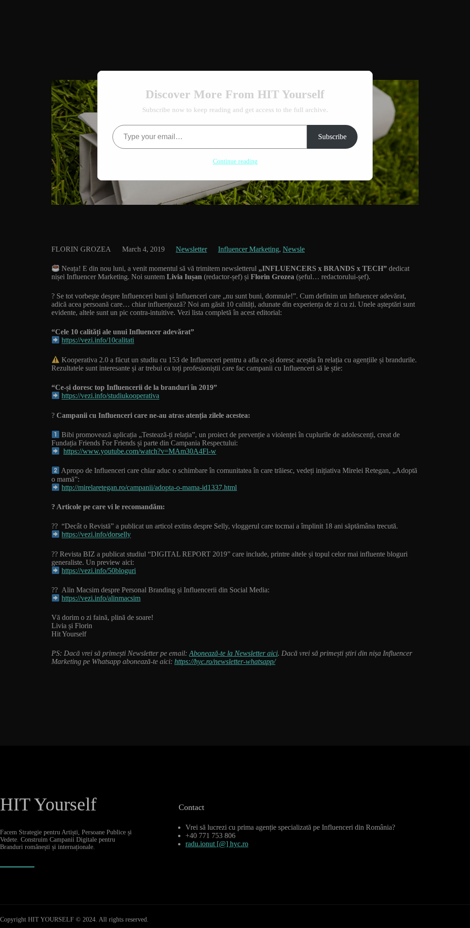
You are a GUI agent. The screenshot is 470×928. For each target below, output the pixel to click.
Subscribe (332, 137)
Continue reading (235, 161)
